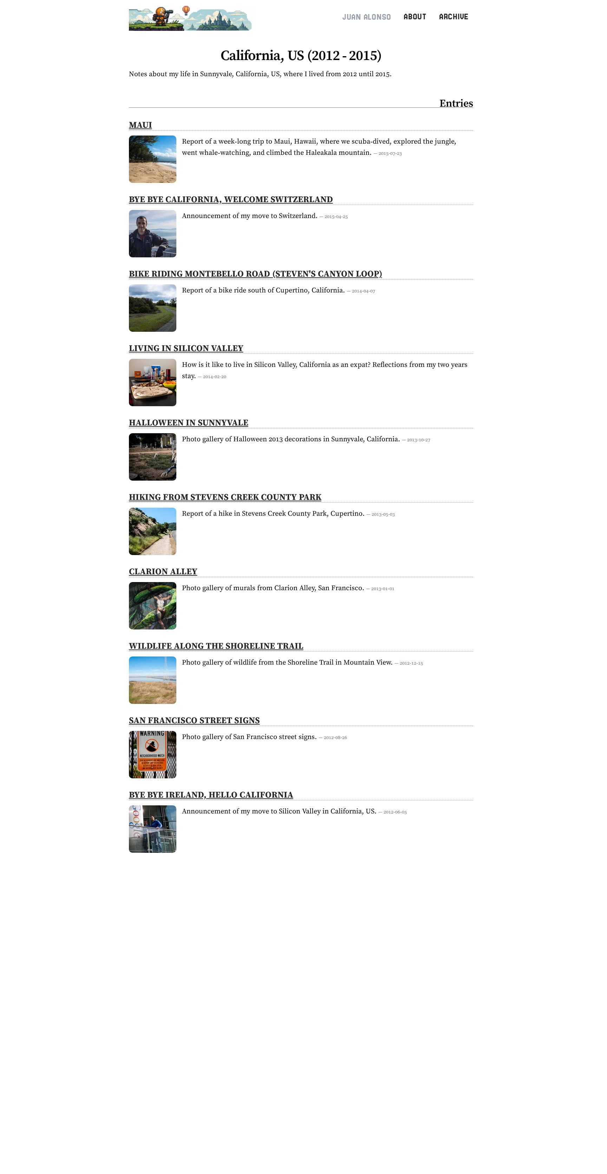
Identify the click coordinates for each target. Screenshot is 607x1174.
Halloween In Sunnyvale (188, 422)
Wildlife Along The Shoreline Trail (216, 646)
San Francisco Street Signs (194, 720)
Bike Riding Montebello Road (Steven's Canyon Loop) (255, 273)
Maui (140, 125)
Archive (454, 16)
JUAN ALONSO (366, 17)
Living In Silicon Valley (186, 348)
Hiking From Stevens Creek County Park (225, 497)
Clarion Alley (163, 571)
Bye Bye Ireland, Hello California (211, 794)
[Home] (193, 17)
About (415, 16)
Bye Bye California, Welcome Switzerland (231, 199)
